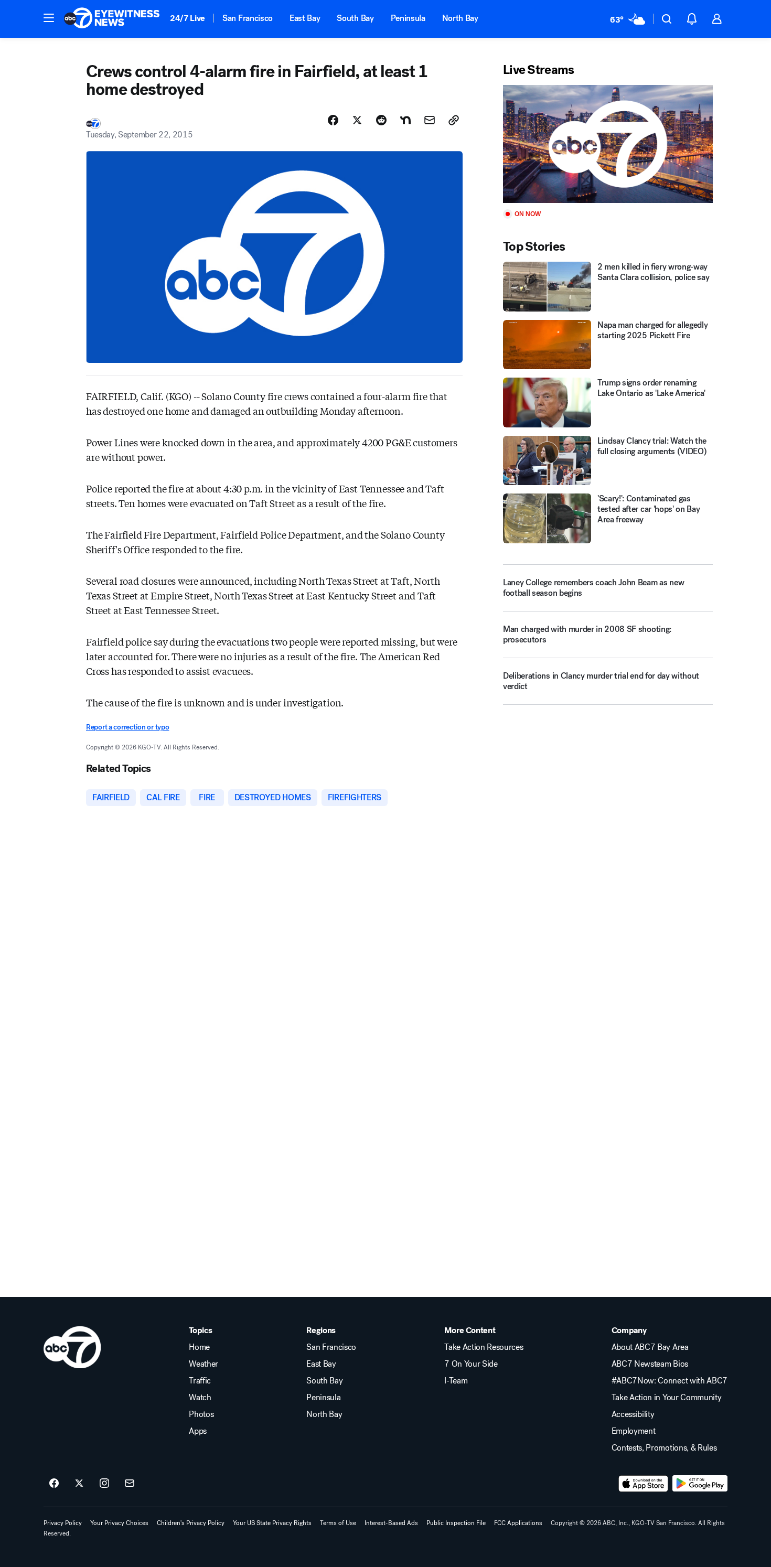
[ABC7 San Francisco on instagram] (104, 1483)
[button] (49, 17)
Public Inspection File (456, 1523)
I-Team (455, 1381)
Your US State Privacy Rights (272, 1523)
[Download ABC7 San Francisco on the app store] (643, 1483)
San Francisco (247, 18)
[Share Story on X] (357, 120)
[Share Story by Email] (429, 120)
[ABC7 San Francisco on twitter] (79, 1483)
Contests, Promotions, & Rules (664, 1448)
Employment (634, 1431)
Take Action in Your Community (667, 1397)
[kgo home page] (72, 1347)
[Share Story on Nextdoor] (405, 120)
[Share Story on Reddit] (381, 120)
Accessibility (633, 1414)
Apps (198, 1431)
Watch (200, 1397)
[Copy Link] (454, 120)
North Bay (460, 18)
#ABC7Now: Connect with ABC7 (669, 1381)
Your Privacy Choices (119, 1523)
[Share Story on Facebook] (333, 120)
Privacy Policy (63, 1523)
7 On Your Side (471, 1364)
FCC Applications (518, 1523)
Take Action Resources (483, 1347)
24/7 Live (187, 18)
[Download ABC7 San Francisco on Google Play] (699, 1483)
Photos (201, 1414)
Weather (203, 1364)
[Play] (608, 144)
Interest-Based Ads (391, 1523)
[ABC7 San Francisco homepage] (111, 18)
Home (199, 1347)
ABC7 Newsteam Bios (650, 1364)
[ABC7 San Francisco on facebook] (54, 1483)
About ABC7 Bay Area (650, 1347)
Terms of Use (338, 1523)
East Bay (305, 18)
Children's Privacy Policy (190, 1523)
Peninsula (408, 18)
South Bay (355, 18)
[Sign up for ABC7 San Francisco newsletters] (129, 1483)
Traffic (200, 1381)
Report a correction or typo (127, 727)
